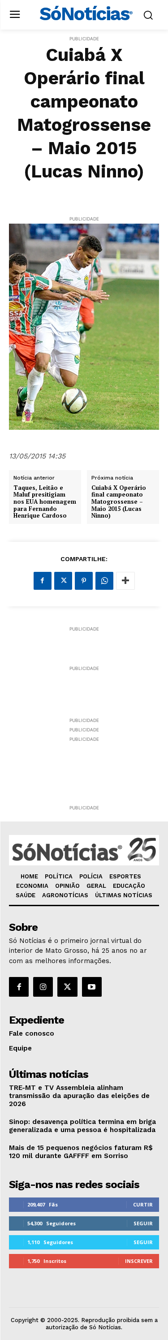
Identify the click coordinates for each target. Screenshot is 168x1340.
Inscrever (139, 1261)
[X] (63, 581)
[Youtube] (92, 987)
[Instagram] (43, 987)
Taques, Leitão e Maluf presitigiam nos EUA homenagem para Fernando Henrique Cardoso (44, 501)
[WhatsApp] (104, 581)
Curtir (143, 1204)
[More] (125, 581)
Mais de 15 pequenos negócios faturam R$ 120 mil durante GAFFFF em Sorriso (81, 1152)
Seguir (143, 1223)
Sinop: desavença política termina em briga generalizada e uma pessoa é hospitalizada (82, 1126)
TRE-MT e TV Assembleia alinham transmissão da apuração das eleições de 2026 (79, 1096)
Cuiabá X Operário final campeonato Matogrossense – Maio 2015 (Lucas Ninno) (118, 501)
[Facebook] (43, 581)
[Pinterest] (84, 581)
